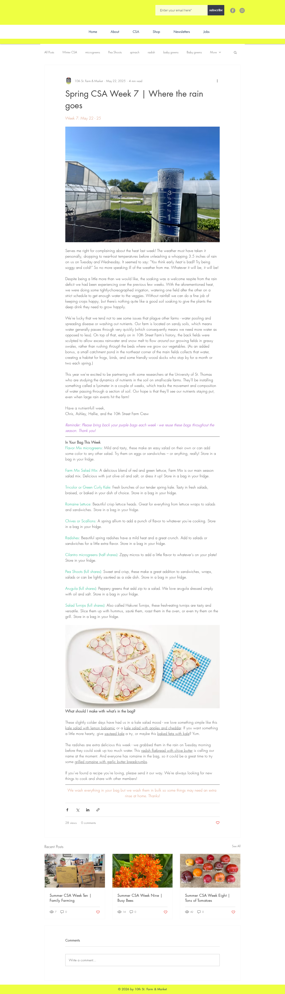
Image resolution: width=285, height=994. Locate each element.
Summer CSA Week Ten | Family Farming (70, 898)
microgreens (92, 52)
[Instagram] (242, 10)
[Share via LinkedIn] (88, 810)
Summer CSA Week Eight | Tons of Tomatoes (207, 898)
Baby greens (194, 52)
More (213, 52)
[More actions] (217, 80)
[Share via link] (98, 810)
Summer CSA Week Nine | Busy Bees (139, 898)
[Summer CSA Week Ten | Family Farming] (75, 871)
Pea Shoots (115, 52)
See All (236, 846)
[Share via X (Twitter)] (77, 810)
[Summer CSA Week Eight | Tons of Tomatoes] (210, 871)
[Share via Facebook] (67, 810)
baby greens (170, 52)
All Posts (49, 52)
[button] (235, 52)
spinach (134, 52)
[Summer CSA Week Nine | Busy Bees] (142, 871)
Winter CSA (69, 52)
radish (151, 52)
